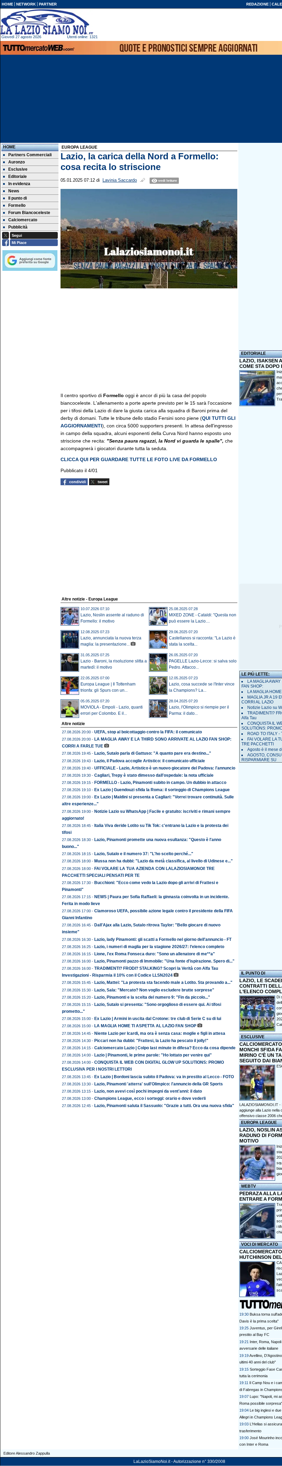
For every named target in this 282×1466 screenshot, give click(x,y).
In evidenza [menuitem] (19, 183)
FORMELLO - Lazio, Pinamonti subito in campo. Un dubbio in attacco (160, 782)
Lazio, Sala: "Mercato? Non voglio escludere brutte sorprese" (154, 990)
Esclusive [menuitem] (18, 169)
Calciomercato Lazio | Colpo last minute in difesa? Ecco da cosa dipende (165, 1047)
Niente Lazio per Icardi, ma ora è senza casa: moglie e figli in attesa (159, 1033)
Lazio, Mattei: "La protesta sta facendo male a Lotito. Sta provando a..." (163, 982)
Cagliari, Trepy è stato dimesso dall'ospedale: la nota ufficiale (154, 775)
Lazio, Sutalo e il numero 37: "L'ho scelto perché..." (143, 853)
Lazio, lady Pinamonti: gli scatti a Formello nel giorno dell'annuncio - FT (162, 939)
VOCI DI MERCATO (259, 1244)
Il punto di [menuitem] (17, 198)
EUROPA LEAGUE (259, 1122)
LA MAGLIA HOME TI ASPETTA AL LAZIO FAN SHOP (145, 1025)
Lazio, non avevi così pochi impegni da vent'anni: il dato (148, 1091)
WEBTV (248, 1186)
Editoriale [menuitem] (17, 176)
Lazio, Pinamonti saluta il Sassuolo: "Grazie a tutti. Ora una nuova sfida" (164, 1105)
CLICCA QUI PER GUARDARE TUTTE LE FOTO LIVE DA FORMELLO (139, 459)
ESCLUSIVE (252, 1036)
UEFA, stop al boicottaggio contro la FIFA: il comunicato (148, 732)
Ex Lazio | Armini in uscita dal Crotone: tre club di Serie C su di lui (157, 1018)
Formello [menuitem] (16, 205)
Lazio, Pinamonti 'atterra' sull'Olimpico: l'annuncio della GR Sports (158, 1084)
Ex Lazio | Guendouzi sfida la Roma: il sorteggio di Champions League (162, 789)
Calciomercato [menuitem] (22, 219)
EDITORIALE (253, 353)
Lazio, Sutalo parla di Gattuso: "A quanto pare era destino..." (152, 753)
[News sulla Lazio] (46, 22)
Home (9, 147)
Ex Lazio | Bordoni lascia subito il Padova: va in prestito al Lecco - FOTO (164, 1076)
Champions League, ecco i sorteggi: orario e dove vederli (150, 1098)
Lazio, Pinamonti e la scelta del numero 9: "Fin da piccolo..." (152, 997)
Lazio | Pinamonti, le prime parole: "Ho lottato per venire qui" (153, 1055)
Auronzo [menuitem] (16, 162)
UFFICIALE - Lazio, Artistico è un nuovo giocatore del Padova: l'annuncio (164, 768)
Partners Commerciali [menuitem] (30, 154)
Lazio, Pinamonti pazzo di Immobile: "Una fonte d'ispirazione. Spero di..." (164, 961)
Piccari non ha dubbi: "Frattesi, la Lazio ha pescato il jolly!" (151, 1040)
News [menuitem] (13, 191)
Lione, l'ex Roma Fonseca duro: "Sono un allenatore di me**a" (154, 954)
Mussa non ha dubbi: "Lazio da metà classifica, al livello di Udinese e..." (163, 861)
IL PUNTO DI (253, 973)
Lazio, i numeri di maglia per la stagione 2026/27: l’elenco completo (159, 946)
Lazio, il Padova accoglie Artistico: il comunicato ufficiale (149, 760)
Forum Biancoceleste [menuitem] (29, 212)
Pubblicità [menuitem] (18, 227)
